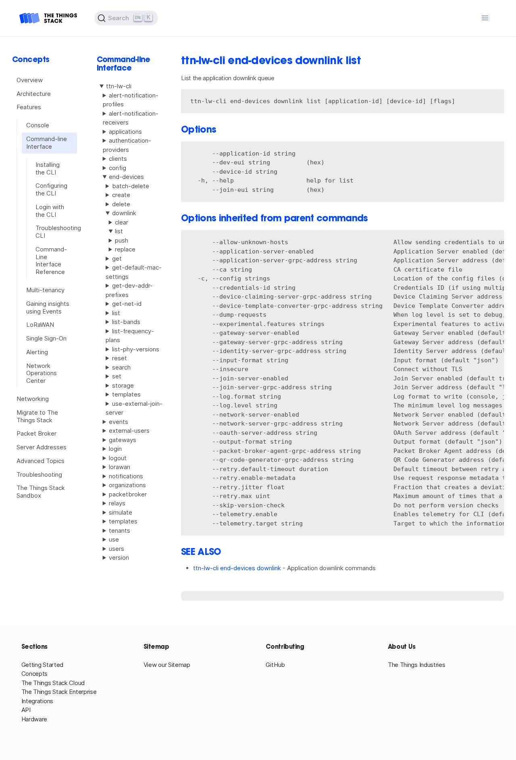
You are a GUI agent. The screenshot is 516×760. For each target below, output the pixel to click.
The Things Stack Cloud (53, 683)
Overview (30, 80)
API (26, 710)
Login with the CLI (49, 210)
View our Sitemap (167, 665)
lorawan (119, 467)
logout (118, 458)
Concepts (34, 673)
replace (125, 249)
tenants (119, 530)
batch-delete (130, 186)
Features (29, 107)
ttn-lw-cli (118, 86)
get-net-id (126, 303)
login (115, 449)
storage (123, 385)
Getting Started (42, 665)
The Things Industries (416, 665)
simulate (120, 512)
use (114, 539)
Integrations (37, 701)
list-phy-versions (135, 349)
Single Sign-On (46, 338)
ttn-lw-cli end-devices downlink (237, 568)
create (121, 195)
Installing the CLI (47, 168)
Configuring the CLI (51, 189)
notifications (126, 476)
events (118, 422)
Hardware (34, 719)
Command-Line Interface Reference (51, 260)
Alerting (37, 352)
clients (118, 158)
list (116, 313)
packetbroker (128, 494)
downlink (124, 213)
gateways (122, 440)
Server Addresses (42, 447)
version (119, 557)
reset (119, 358)
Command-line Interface (46, 142)
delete (121, 204)
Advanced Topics (40, 461)
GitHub (275, 665)
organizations (127, 485)
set (116, 376)
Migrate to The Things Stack (37, 416)
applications (125, 131)
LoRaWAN (40, 324)
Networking (33, 399)
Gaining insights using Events (47, 307)
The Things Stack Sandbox (41, 491)
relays (117, 503)
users (116, 548)
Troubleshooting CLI (53, 231)
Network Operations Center (41, 373)
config (117, 168)
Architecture (34, 94)
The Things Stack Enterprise (59, 692)
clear (121, 222)
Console (37, 125)
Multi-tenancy (45, 290)
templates (126, 394)
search (121, 367)
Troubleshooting (39, 474)
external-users (129, 430)
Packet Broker (36, 433)
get (117, 258)
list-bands (126, 322)
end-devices (126, 177)
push (121, 240)
